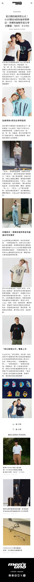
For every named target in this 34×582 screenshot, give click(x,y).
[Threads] (24, 575)
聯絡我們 (20, 571)
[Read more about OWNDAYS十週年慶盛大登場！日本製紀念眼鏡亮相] (16, 531)
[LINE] (16, 575)
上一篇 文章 (17, 424)
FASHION (17, 12)
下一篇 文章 (17, 429)
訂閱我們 (14, 571)
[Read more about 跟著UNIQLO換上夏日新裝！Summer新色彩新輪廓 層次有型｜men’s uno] (16, 451)
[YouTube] (18, 575)
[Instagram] (13, 575)
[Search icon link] (3, 3)
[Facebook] (10, 575)
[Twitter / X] (21, 575)
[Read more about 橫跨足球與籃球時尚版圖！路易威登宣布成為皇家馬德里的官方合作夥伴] (16, 492)
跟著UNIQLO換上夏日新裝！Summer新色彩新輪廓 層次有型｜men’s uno (13, 470)
